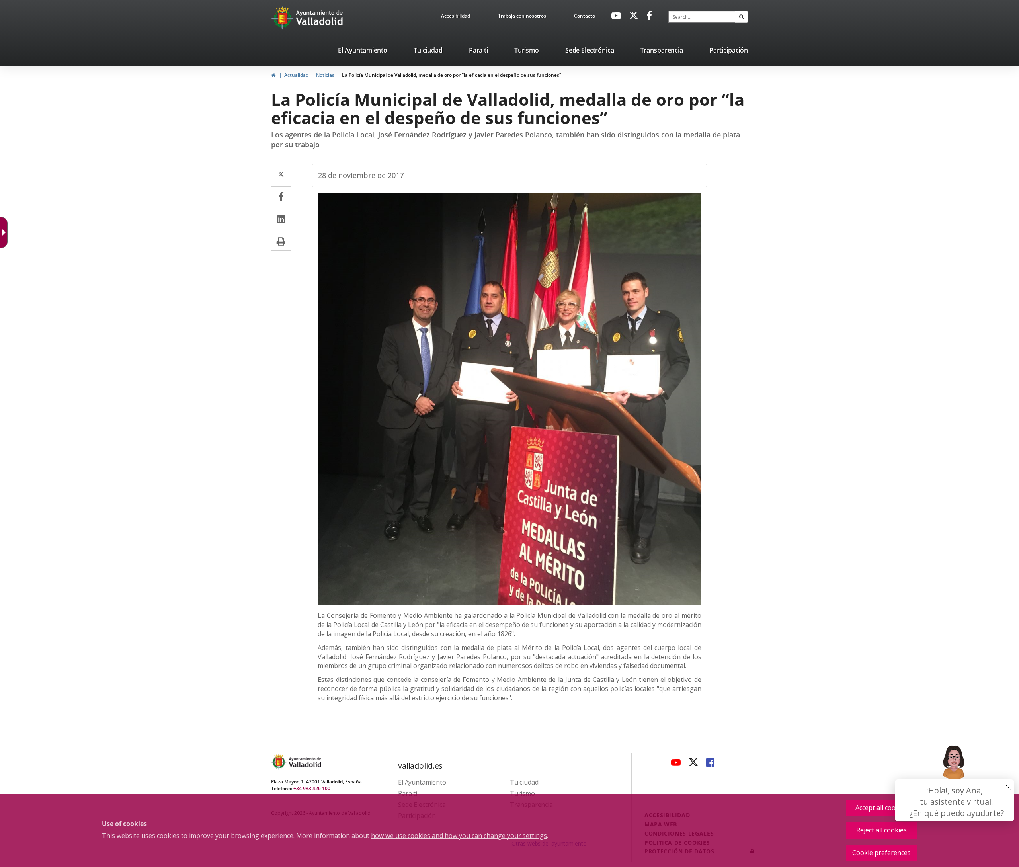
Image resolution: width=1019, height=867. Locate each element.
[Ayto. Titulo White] (319, 18)
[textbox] (701, 17)
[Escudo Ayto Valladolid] (279, 762)
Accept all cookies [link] (881, 807)
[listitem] (362, 52)
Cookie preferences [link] (881, 852)
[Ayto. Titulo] (304, 762)
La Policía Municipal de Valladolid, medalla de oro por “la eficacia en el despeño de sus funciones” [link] (451, 75)
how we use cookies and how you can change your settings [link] (459, 835)
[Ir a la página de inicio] (283, 18)
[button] (741, 17)
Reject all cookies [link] (881, 830)
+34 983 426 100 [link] (311, 788)
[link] (455, 17)
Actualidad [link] (296, 75)
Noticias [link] (325, 75)
